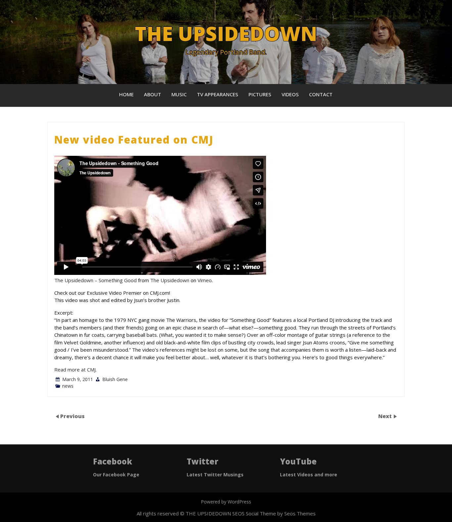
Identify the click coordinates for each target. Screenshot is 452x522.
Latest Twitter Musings (215, 474)
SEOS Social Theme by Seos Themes (274, 513)
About (152, 94)
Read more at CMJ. (75, 369)
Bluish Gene (115, 379)
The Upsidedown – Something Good (95, 280)
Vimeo (205, 280)
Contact (321, 94)
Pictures (260, 94)
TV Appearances (217, 94)
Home (126, 94)
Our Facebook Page (116, 474)
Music (179, 94)
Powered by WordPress (226, 502)
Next (385, 415)
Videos (290, 94)
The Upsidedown (169, 280)
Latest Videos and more (308, 474)
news (67, 386)
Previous (72, 415)
